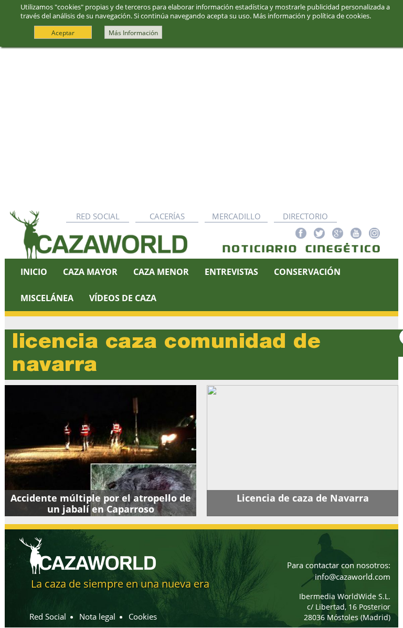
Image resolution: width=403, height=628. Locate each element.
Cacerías (167, 216)
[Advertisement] (201, 125)
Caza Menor (161, 272)
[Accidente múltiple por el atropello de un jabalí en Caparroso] (100, 450)
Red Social (98, 216)
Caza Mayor (90, 272)
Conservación (307, 272)
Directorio (305, 216)
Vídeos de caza (122, 298)
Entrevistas (231, 272)
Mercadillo (236, 216)
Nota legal (97, 616)
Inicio (33, 272)
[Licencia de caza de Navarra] (302, 450)
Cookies (143, 616)
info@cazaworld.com (352, 576)
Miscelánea (46, 298)
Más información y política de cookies (311, 15)
